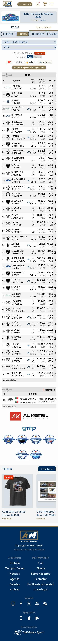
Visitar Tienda (47, 469)
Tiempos (23, 34)
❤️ (9, 61)
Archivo (14, 589)
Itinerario (8, 34)
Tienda (7, 469)
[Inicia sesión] (37, 5)
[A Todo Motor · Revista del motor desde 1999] (7, 6)
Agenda (14, 579)
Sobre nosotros (40, 573)
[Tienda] (45, 4)
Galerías (15, 584)
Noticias (14, 27)
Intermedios (38, 34)
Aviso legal (40, 589)
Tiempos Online (14, 568)
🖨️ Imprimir (44, 62)
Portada (15, 563)
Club (40, 563)
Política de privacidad (40, 584)
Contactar (40, 579)
